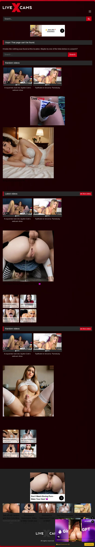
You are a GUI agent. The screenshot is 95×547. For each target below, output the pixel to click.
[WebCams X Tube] (47, 8)
